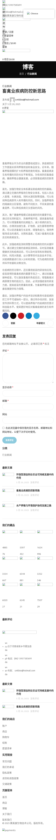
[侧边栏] (4, 836)
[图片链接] (19, 635)
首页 (21, 73)
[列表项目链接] (28, 658)
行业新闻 (32, 73)
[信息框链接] (28, 416)
